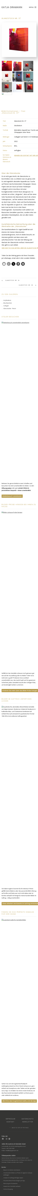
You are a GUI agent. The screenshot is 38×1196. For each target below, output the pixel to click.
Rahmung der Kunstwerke (10, 1183)
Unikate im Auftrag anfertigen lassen (13, 1178)
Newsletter (27, 1122)
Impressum (10, 1119)
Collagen (6, 306)
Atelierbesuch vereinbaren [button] (12, 496)
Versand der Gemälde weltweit (11, 1186)
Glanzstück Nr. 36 (12, 280)
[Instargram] (6, 1139)
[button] (4, 264)
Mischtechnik (7, 303)
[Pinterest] (9, 1139)
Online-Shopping (8, 1189)
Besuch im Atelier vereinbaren (11, 1170)
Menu (31, 7)
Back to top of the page (20, 1127)
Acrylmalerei (7, 300)
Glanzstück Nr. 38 (26, 285)
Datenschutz (28, 1119)
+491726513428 (10, 1148)
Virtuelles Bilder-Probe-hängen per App (14, 1180)
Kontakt (10, 1122)
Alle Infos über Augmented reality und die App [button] (19, 1101)
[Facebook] (3, 1139)
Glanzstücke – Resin (9, 308)
